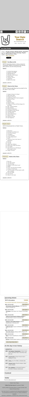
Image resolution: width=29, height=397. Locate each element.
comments (11, 55)
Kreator (4, 86)
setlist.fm (9, 82)
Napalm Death (6, 123)
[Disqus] (14, 232)
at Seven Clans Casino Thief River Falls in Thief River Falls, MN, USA (17, 353)
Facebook (18, 385)
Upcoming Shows (13, 387)
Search (3, 387)
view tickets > (26, 304)
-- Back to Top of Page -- (15, 383)
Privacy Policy (16, 389)
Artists (7, 387)
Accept (4, 62)
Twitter (22, 385)
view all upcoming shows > (12, 342)
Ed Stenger (18, 391)
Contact (19, 387)
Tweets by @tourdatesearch (10, 380)
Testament (5, 156)
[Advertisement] (14, 15)
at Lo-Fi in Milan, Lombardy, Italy (16, 360)
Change (26, 300)
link (7, 55)
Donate (22, 387)
